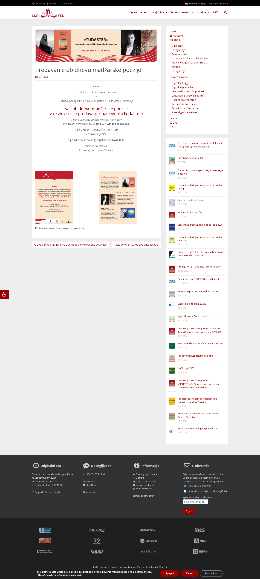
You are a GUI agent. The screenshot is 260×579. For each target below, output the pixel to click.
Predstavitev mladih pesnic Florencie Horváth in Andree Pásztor (197, 400)
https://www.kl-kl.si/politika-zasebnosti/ (59, 575)
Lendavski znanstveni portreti (188, 95)
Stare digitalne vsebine (184, 112)
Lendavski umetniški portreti (188, 91)
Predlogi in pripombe (146, 474)
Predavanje (62, 228)
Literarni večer (47, 228)
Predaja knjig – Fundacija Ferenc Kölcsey (199, 266)
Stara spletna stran (144, 495)
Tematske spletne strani (185, 108)
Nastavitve (211, 573)
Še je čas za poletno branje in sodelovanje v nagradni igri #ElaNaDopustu (200, 144)
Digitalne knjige (180, 83)
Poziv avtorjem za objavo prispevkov (135, 244)
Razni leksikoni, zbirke (184, 104)
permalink (78, 228)
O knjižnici (177, 45)
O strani (140, 477)
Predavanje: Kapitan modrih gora (195, 355)
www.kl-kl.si (54, 3)
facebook (90, 492)
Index (173, 31)
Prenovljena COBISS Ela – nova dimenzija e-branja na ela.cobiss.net (201, 253)
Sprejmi (169, 573)
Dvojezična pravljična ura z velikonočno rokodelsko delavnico (71, 244)
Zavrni (189, 573)
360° (215, 12)
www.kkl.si (41, 3)
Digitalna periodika (182, 87)
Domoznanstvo (180, 12)
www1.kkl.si (69, 3)
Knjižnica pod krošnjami (190, 200)
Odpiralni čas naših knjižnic (48, 492)
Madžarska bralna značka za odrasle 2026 (200, 343)
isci (171, 127)
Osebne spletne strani (184, 99)
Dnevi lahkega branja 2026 (192, 303)
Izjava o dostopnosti (146, 481)
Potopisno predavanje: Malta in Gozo (198, 291)
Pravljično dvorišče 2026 (190, 157)
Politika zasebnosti (145, 485)
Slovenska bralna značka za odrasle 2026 (200, 224)
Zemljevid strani (144, 488)
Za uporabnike (180, 54)
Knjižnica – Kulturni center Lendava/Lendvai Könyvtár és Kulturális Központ (130, 567)
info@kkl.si (90, 485)
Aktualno (140, 12)
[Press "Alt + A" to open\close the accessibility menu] (4, 294)
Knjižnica (158, 12)
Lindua (201, 12)
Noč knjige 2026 (186, 368)
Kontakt (176, 66)
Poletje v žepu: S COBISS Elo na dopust (198, 279)
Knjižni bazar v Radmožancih (193, 316)
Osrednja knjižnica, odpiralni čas (190, 58)
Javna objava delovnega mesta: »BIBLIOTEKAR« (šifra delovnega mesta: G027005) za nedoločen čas (198, 384)
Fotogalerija (178, 50)
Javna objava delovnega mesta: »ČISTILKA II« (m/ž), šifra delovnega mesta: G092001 (200, 330)
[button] (225, 12)
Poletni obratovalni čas (190, 212)
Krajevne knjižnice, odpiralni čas (190, 62)
